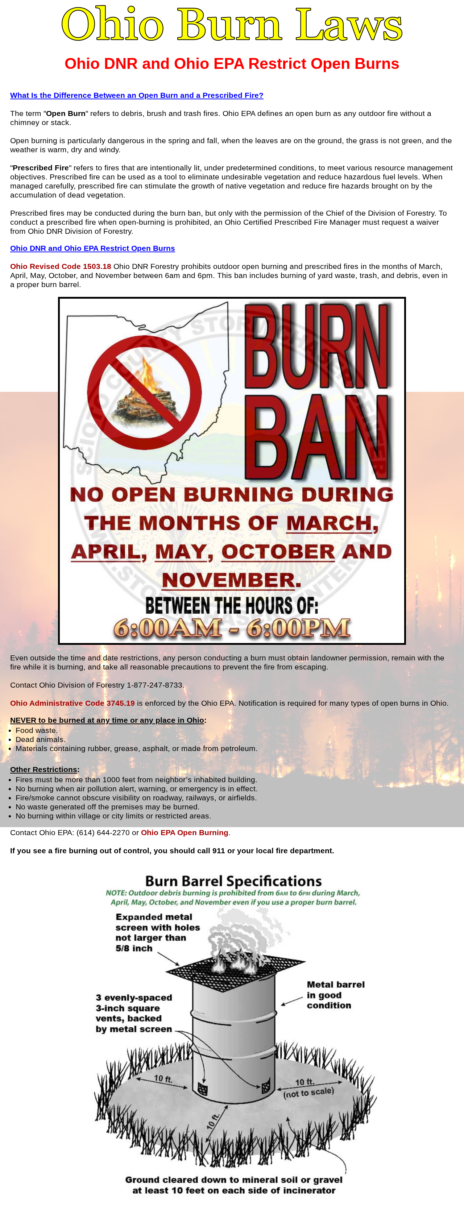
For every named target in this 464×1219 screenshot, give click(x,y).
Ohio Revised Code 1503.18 (60, 266)
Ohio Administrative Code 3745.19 (72, 703)
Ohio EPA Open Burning (184, 832)
